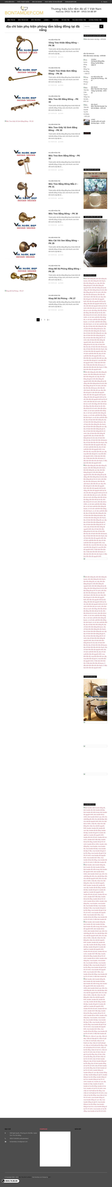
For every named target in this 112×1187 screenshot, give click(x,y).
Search (105, 1)
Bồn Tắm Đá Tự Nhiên (25, 1177)
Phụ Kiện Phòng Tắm (79, 20)
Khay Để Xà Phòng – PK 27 (62, 298)
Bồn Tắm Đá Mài (23, 20)
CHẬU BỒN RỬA (9, 1)
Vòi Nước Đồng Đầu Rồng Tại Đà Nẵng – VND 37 (97, 63)
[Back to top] (107, 1182)
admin (61, 57)
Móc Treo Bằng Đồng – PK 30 (63, 213)
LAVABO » (46, 20)
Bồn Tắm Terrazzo (89, 53)
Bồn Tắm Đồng (36, 20)
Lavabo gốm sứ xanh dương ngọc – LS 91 (98, 122)
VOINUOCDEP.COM (70, 1)
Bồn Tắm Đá (11, 20)
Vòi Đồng (55, 20)
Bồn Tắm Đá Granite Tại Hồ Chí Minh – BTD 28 (99, 107)
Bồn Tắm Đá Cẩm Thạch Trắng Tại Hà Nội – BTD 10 (99, 91)
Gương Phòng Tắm (95, 20)
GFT (49, 1177)
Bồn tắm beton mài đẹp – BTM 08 (94, 55)
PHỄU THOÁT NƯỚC (23, 1)
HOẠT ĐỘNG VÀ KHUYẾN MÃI (53, 1)
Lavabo (93, 119)
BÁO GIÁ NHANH (37, 1)
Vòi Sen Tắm (65, 20)
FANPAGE (87, 133)
